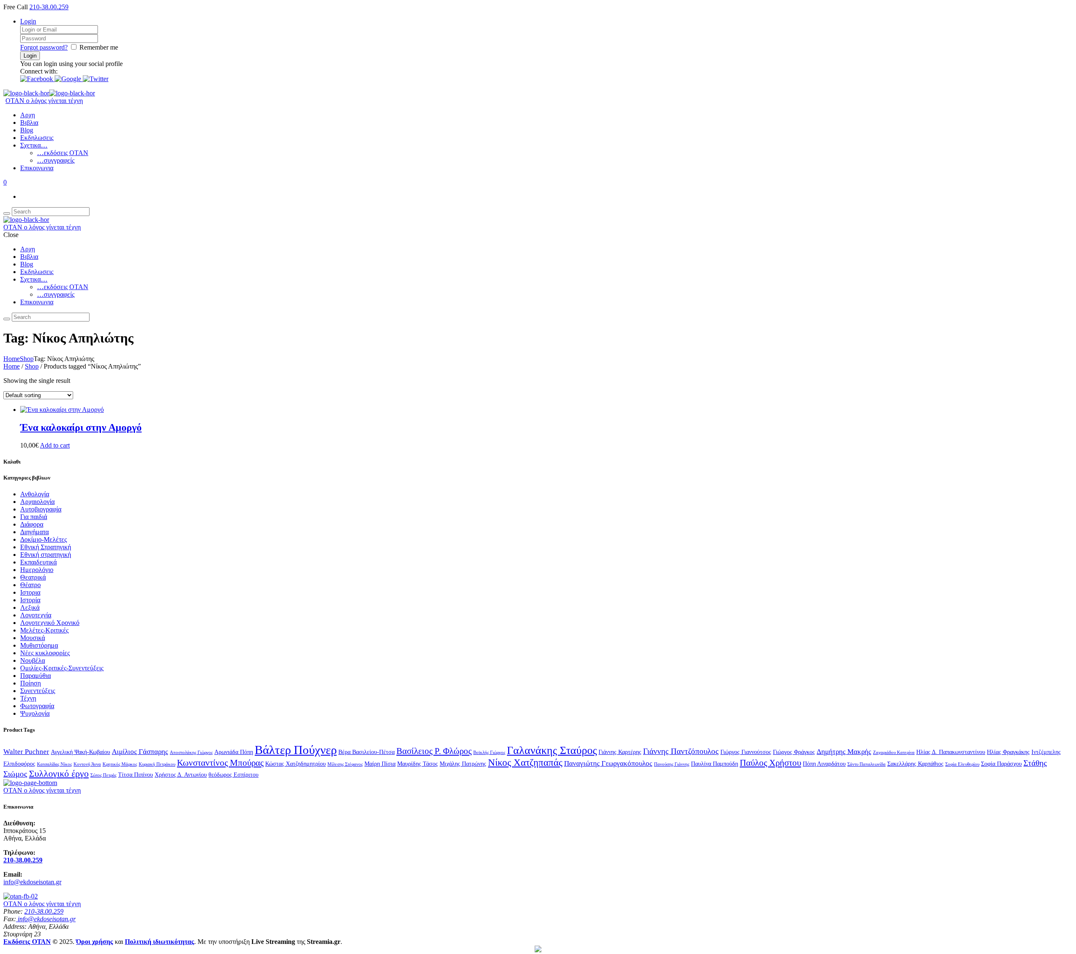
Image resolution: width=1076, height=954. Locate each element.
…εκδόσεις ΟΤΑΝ (62, 152)
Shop (27, 358)
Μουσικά (32, 637)
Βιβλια (29, 122)
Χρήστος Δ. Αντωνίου (181, 774)
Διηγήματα (34, 531)
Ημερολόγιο (36, 569)
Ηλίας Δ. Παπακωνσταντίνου (950, 751)
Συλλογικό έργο (59, 773)
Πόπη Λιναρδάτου (824, 763)
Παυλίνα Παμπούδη (714, 763)
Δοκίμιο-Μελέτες (43, 539)
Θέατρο (30, 584)
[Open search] (6, 213)
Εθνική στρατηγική (45, 554)
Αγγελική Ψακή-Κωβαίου (80, 751)
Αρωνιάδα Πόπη (233, 751)
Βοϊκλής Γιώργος (489, 752)
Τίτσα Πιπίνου (135, 774)
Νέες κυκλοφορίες (45, 652)
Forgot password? (44, 47)
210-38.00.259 (49, 7)
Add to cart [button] (55, 445)
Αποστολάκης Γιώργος (191, 752)
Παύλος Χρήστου (770, 763)
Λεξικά (30, 607)
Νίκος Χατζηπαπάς (525, 762)
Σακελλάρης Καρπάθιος (915, 763)
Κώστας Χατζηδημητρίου (295, 763)
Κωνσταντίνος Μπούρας (220, 763)
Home (11, 358)
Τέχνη (28, 698)
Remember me (98, 47)
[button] (37, 78)
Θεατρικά (33, 577)
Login (28, 21)
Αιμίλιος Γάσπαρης (140, 752)
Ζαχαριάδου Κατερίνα (894, 752)
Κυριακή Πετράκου (157, 764)
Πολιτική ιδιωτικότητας (159, 941)
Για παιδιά (33, 516)
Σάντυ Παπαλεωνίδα (866, 764)
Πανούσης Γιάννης (671, 764)
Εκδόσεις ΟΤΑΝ (27, 941)
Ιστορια (30, 592)
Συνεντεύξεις (37, 690)
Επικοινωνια (36, 167)
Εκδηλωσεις (36, 137)
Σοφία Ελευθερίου (962, 764)
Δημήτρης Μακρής (844, 752)
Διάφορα (31, 524)
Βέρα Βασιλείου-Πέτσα (366, 751)
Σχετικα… (33, 145)
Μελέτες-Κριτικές (44, 630)
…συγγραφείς (55, 160)
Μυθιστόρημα (39, 645)
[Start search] (6, 319)
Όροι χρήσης (94, 941)
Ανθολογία (34, 494)
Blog (26, 130)
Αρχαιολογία (37, 501)
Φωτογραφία (37, 705)
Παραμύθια (35, 675)
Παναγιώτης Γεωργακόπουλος (608, 763)
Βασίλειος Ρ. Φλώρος (434, 751)
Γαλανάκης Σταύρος (552, 750)
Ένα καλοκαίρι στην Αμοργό (81, 427)
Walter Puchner (26, 752)
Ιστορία (30, 599)
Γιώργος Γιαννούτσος (745, 751)
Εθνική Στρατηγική (45, 547)
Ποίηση (30, 683)
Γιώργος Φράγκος (794, 751)
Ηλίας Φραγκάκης (1008, 751)
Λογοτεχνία (35, 615)
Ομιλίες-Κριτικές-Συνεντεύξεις (61, 668)
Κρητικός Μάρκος (120, 764)
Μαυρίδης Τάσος (417, 763)
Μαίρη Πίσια (380, 763)
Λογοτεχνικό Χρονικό (49, 622)
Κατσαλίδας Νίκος (54, 764)
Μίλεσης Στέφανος (345, 764)
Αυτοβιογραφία (40, 509)
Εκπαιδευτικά (38, 562)
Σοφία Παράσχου (1001, 763)
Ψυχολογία (35, 713)
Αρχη (27, 115)
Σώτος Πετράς (103, 775)
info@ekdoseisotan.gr (32, 881)
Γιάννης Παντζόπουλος (681, 751)
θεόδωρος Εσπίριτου (233, 774)
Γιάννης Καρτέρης (620, 751)
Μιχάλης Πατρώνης (463, 763)
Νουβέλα (32, 660)
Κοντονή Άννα (87, 764)
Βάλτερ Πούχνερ (296, 749)
